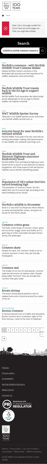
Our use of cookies (30, 449)
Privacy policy (8, 373)
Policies (5, 368)
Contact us (7, 395)
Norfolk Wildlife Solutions (13, 384)
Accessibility (8, 379)
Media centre (8, 390)
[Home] (11, 6)
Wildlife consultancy (34, 452)
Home (3, 16)
